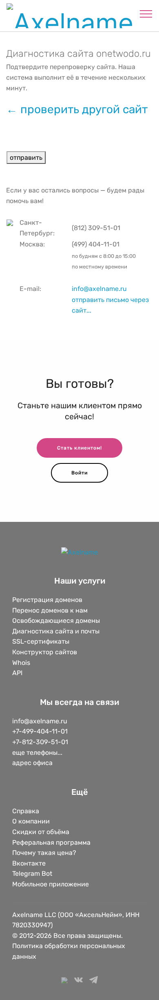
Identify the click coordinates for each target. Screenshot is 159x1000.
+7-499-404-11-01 (40, 731)
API (17, 673)
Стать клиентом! (79, 448)
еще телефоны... (37, 752)
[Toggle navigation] (146, 13)
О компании (31, 821)
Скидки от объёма (40, 832)
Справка (25, 811)
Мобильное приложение (50, 884)
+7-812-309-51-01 (40, 742)
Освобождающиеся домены (56, 620)
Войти (79, 473)
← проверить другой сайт (77, 109)
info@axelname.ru (99, 289)
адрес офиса (32, 763)
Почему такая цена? (44, 853)
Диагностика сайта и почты (55, 631)
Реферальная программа (51, 842)
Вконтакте (29, 863)
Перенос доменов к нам (50, 610)
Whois (21, 663)
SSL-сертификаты (41, 641)
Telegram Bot (32, 873)
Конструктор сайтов (44, 652)
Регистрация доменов (47, 600)
